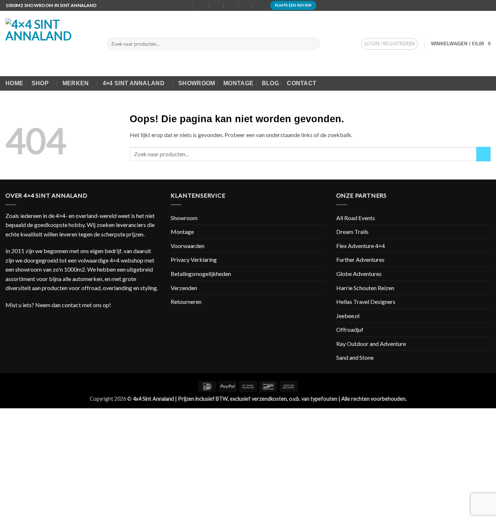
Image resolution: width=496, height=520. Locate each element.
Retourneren (186, 301)
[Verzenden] (313, 44)
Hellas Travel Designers (365, 301)
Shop (40, 83)
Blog (270, 83)
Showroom (196, 83)
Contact (301, 83)
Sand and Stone (355, 357)
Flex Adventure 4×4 (360, 245)
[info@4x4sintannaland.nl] (217, 5)
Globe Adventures (359, 273)
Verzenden (184, 287)
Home (14, 83)
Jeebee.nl (347, 315)
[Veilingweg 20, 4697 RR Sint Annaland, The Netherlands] (202, 5)
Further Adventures (360, 259)
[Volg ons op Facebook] (480, 5)
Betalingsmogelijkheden (201, 273)
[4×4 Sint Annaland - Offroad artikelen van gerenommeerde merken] (50, 43)
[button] (389, 44)
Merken (75, 83)
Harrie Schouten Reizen (365, 287)
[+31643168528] (246, 5)
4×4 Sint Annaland (133, 83)
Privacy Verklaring (194, 259)
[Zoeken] (182, 5)
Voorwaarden (187, 245)
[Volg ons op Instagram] (487, 5)
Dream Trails (352, 231)
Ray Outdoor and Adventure (371, 343)
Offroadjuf (349, 329)
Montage (238, 83)
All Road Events (355, 217)
